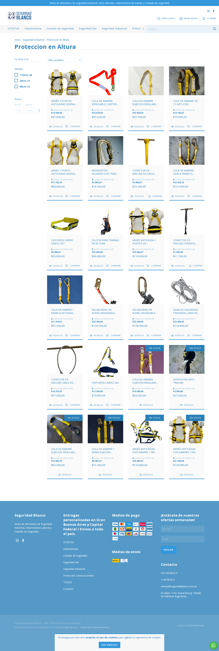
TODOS (67, 582)
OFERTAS (14, 28)
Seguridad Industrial (114, 28)
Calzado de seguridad (60, 28)
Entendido (109, 644)
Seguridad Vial (88, 28)
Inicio (17, 39)
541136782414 (169, 573)
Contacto (68, 589)
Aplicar (39, 110)
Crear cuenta (168, 18)
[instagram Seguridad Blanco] (208, 11)
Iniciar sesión (190, 18)
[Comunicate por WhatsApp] (213, 645)
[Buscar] (215, 29)
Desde (18, 105)
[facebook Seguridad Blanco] (213, 11)
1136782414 (168, 579)
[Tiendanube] (190, 626)
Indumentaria (33, 28)
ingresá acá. (71, 627)
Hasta (28, 105)
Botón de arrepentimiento (95, 627)
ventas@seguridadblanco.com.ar (179, 586)
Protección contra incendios (78, 575)
